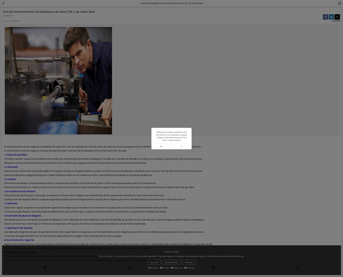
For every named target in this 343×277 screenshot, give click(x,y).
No (161, 146)
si (181, 146)
